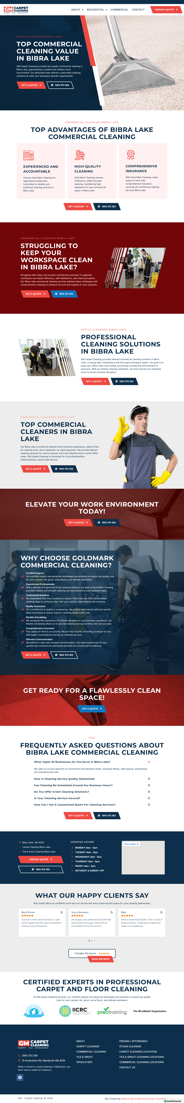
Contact (138, 9)
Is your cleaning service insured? (57, 798)
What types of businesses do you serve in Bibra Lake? (72, 761)
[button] (92, 762)
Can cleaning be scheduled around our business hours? (73, 785)
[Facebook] (20, 1077)
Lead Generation (157, 1098)
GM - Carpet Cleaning (30, 1098)
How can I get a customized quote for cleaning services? (75, 804)
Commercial (120, 9)
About (76, 9)
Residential (95, 9)
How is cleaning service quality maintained (64, 778)
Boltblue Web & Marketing (134, 1098)
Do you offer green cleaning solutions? (61, 791)
